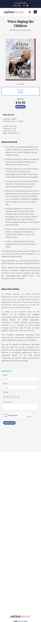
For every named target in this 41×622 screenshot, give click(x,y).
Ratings (6, 392)
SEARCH (15, 5)
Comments (7, 402)
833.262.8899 (22, 3)
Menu (36, 12)
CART (24, 5)
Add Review (6, 371)
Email (5, 383)
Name (5, 375)
